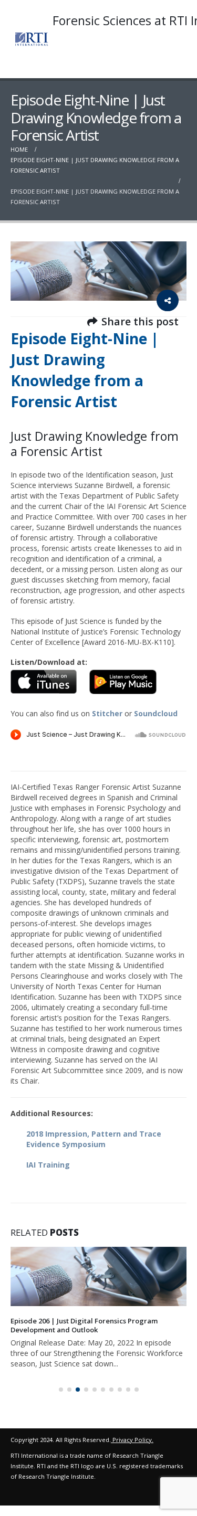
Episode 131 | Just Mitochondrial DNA (72, 1321)
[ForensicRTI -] (32, 39)
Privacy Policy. (132, 1431)
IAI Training (48, 1165)
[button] (61, 1381)
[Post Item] (98, 1276)
